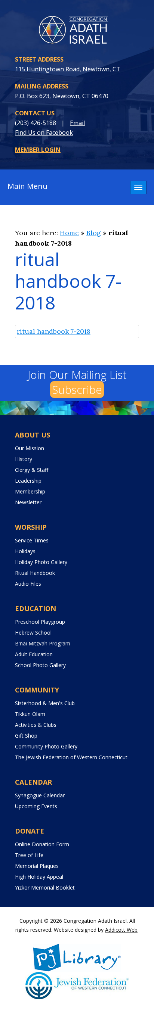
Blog (93, 232)
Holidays (25, 551)
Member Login (38, 150)
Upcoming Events (36, 806)
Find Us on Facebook (44, 132)
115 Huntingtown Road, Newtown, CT (67, 69)
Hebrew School (33, 632)
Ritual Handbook (35, 572)
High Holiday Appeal (39, 876)
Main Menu (27, 186)
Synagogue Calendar (40, 795)
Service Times (32, 540)
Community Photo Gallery (46, 746)
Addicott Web (121, 929)
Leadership (28, 480)
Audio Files (28, 583)
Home (69, 232)
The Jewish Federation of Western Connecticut (71, 757)
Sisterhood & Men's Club (45, 703)
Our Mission (29, 448)
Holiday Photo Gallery (41, 562)
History (23, 459)
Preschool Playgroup (40, 621)
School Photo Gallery (40, 665)
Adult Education (34, 654)
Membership (30, 491)
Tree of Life (29, 855)
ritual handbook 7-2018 (53, 331)
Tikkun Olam (30, 713)
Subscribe (77, 389)
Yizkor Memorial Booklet (45, 887)
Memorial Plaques (37, 865)
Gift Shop (26, 735)
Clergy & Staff (31, 469)
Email (77, 123)
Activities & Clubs (35, 724)
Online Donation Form (42, 844)
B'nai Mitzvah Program (42, 643)
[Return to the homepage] (77, 31)
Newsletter (28, 502)
